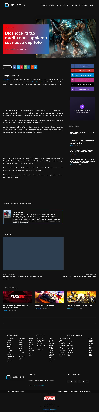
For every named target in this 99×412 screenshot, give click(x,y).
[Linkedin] (28, 67)
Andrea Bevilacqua (11, 49)
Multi (11, 28)
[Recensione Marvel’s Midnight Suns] (81, 297)
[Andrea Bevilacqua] (7, 217)
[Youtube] (83, 381)
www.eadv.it (46, 409)
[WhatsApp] (25, 67)
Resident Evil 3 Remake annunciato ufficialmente (79, 277)
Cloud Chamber (37, 82)
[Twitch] (87, 381)
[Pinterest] (21, 67)
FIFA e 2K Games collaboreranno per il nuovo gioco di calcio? (16, 307)
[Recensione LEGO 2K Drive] (49, 297)
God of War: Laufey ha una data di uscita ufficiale (31, 344)
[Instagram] (79, 381)
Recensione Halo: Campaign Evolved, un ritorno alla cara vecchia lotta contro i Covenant (81, 151)
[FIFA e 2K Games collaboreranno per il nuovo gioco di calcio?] (17, 297)
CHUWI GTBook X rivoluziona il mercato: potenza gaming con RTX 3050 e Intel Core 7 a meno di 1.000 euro (82, 142)
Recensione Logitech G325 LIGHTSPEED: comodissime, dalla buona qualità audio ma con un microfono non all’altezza (82, 161)
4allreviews (73, 154)
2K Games (6, 79)
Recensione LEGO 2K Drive (44, 306)
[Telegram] (35, 67)
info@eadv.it (53, 409)
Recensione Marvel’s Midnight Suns (79, 306)
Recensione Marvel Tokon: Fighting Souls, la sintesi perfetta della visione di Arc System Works (10, 348)
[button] (26, 5)
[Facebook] (14, 67)
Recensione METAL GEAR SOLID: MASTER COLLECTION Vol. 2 (82, 133)
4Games (7, 28)
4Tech (71, 145)
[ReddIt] (32, 67)
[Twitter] (18, 67)
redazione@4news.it (39, 385)
